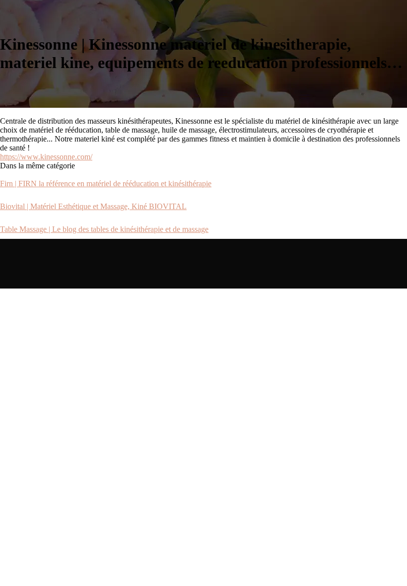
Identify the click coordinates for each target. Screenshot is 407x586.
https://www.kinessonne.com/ (46, 156)
